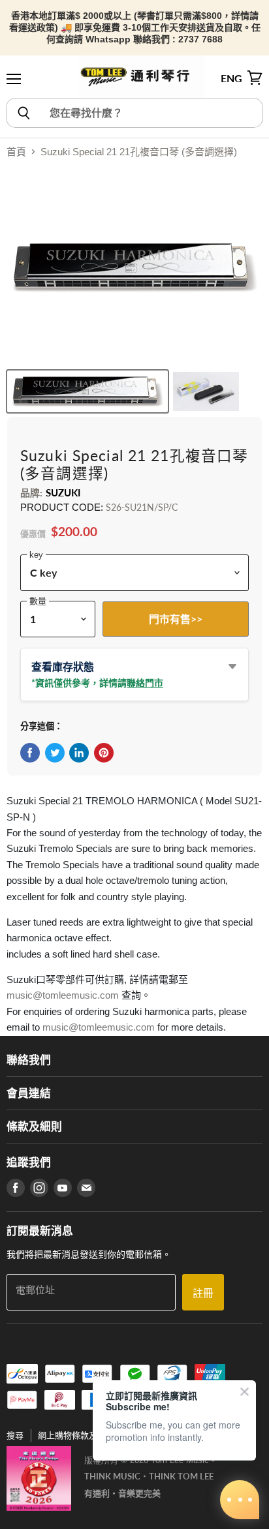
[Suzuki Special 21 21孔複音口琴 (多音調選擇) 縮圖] (206, 391)
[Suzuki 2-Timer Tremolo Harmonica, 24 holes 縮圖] (87, 391)
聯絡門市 (145, 682)
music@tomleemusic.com (63, 995)
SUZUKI (63, 492)
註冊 (203, 1292)
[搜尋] (23, 113)
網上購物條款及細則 (76, 1435)
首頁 (16, 151)
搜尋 (15, 1435)
